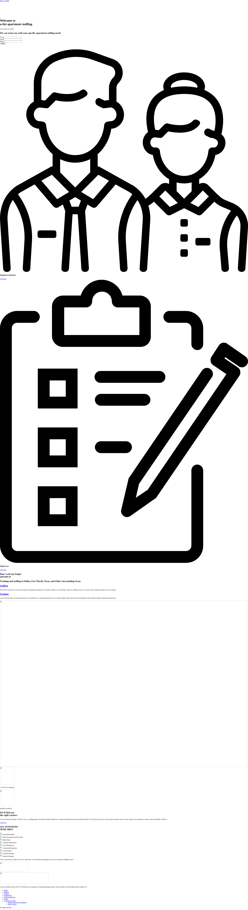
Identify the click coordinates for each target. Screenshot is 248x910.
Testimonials (8, 895)
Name (2, 37)
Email (2, 39)
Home (6, 890)
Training (4, 594)
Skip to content (4, 1)
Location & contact (10, 901)
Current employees (9, 897)
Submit (3, 43)
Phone (2, 41)
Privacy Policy (12, 904)
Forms (6, 899)
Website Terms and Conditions (17, 902)
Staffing (4, 585)
